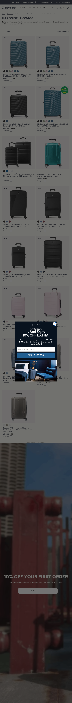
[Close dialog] (54, 324)
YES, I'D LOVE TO (36, 355)
